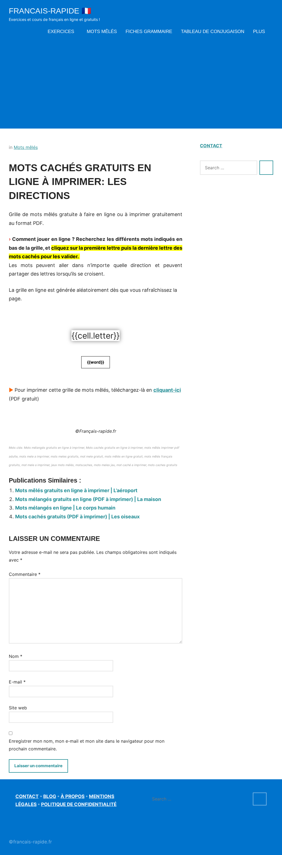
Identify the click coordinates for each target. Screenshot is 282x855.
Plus (259, 31)
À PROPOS (73, 796)
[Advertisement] (141, 81)
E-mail (17, 682)
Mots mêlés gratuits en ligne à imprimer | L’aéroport (76, 490)
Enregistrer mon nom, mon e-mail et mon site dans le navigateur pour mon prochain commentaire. (86, 744)
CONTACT (211, 145)
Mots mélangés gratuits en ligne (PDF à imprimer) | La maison (88, 499)
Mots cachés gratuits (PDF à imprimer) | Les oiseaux (77, 516)
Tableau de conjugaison (212, 31)
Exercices (61, 31)
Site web (18, 707)
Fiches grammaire (149, 31)
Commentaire (24, 574)
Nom (15, 656)
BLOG (49, 796)
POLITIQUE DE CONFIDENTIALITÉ (78, 804)
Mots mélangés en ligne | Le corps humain (65, 508)
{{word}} (95, 362)
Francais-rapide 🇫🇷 (50, 11)
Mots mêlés (102, 31)
